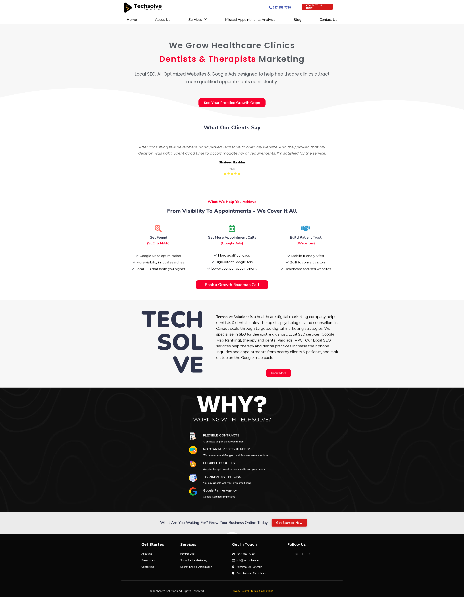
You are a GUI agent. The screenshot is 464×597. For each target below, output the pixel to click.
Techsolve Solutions (232, 316)
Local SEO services (304, 334)
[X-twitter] (302, 554)
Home (132, 19)
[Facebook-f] (290, 554)
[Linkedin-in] (309, 554)
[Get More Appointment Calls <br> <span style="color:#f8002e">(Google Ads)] (232, 228)
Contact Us (328, 19)
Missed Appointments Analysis (250, 19)
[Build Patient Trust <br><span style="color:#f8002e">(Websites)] (305, 228)
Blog (297, 19)
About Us (162, 19)
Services (195, 19)
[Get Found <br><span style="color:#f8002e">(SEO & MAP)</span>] (158, 228)
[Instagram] (296, 554)
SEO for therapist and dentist (263, 334)
